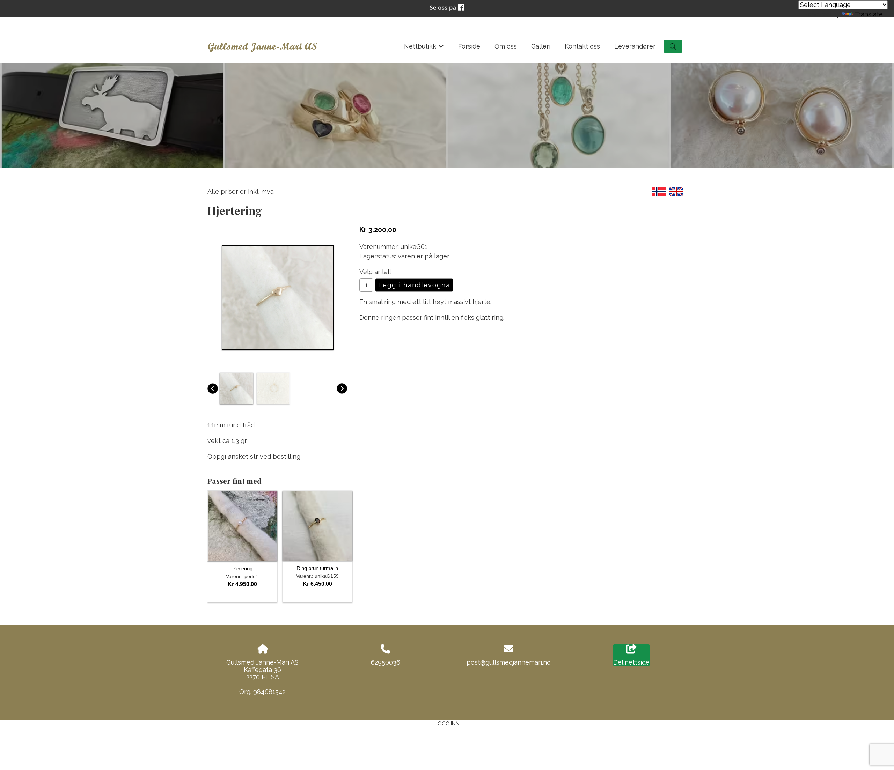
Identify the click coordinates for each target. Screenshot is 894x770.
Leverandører (634, 46)
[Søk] (673, 46)
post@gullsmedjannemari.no (509, 662)
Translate (869, 14)
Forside (469, 46)
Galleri (540, 46)
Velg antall (375, 271)
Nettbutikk (424, 48)
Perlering (242, 568)
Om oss (505, 46)
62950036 (385, 662)
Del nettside (631, 662)
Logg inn (447, 723)
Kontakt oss (582, 46)
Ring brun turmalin (317, 568)
